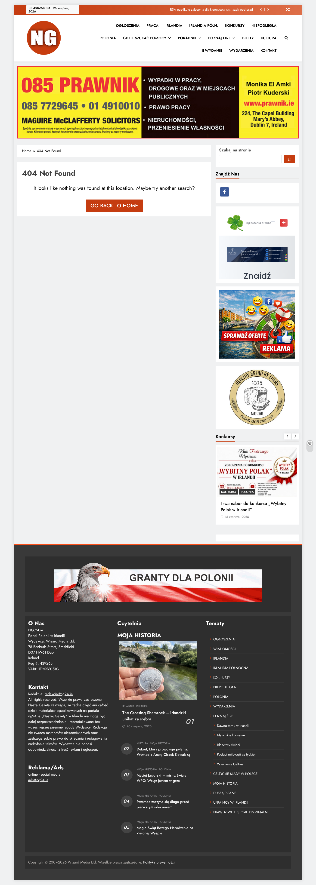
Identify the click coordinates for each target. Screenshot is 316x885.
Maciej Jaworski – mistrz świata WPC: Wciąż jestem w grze (161, 778)
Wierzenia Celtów (230, 764)
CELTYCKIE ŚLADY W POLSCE (235, 773)
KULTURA (268, 38)
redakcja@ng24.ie (59, 694)
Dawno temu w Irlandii (233, 725)
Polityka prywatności (159, 862)
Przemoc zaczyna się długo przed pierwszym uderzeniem (163, 804)
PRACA (152, 25)
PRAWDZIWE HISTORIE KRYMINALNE (241, 812)
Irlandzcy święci (228, 744)
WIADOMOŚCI (224, 648)
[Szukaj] (289, 159)
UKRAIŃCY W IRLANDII (230, 802)
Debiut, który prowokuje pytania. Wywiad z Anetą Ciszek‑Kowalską (163, 752)
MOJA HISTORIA (160, 743)
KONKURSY (235, 25)
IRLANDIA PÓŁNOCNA (230, 667)
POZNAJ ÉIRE (219, 38)
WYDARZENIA (241, 50)
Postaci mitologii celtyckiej (236, 754)
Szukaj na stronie (235, 150)
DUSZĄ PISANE (224, 793)
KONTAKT (268, 50)
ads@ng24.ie (38, 780)
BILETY (248, 38)
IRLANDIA (173, 25)
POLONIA (107, 38)
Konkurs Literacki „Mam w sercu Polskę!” (251, 506)
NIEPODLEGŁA (263, 25)
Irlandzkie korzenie (231, 735)
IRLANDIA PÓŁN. (203, 25)
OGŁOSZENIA (127, 25)
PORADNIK (187, 38)
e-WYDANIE (212, 50)
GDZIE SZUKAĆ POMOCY (144, 38)
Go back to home (114, 205)
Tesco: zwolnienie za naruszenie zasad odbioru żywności (212, 9)
